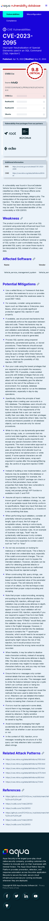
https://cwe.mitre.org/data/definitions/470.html (26, 773)
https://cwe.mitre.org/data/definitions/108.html (25, 759)
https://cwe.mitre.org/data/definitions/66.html (25, 777)
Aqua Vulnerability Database (20, 6)
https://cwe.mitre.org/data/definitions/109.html (25, 764)
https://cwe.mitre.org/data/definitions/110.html (25, 768)
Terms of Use (14, 888)
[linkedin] (26, 896)
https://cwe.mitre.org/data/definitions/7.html (24, 782)
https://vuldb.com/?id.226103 (18, 808)
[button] (46, 5)
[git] (7, 906)
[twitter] (17, 896)
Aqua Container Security (16, 853)
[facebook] (7, 896)
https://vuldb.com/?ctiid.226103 (19, 804)
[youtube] (36, 896)
